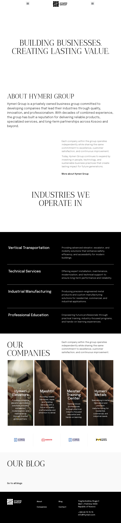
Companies (42, 507)
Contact (62, 507)
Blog (61, 502)
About (39, 502)
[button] (28, 3)
